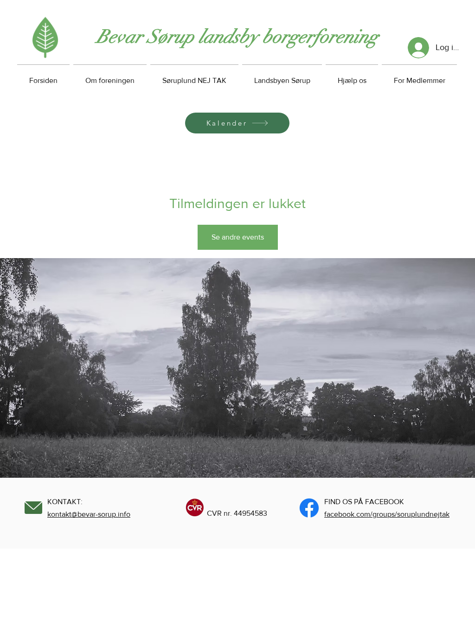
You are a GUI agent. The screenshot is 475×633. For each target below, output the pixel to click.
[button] (352, 76)
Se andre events (238, 237)
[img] (45, 57)
